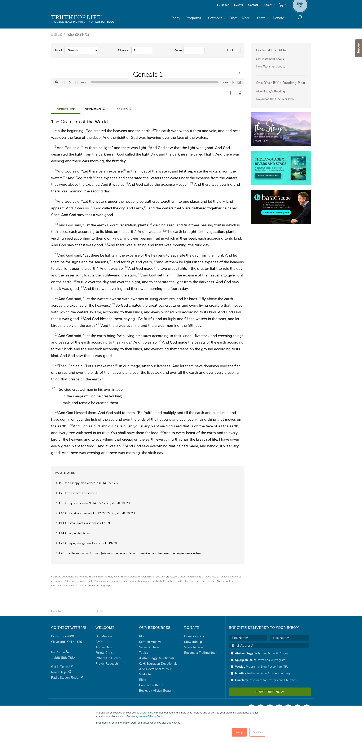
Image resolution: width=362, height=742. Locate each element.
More (246, 18)
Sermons (215, 18)
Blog (233, 18)
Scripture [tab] (66, 109)
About (268, 5)
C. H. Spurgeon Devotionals (158, 664)
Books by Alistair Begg (155, 691)
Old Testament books (270, 59)
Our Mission (104, 636)
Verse (177, 50)
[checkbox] (269, 666)
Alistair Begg (104, 647)
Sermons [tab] (95, 109)
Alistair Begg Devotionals (156, 658)
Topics (143, 653)
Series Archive (149, 647)
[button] (239, 92)
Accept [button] (239, 732)
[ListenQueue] (56, 82)
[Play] (70, 82)
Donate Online (194, 636)
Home (99, 611)
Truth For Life (82, 19)
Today (175, 18)
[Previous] (63, 82)
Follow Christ (105, 653)
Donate (278, 18)
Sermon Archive (150, 642)
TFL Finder (222, 5)
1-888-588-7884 (63, 658)
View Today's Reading (270, 91)
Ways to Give (193, 647)
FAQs (99, 642)
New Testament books (270, 67)
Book (59, 50)
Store (261, 18)
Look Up (232, 50)
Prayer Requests (107, 664)
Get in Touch (60, 667)
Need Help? (59, 672)
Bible (142, 680)
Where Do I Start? (108, 658)
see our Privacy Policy (150, 716)
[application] (147, 82)
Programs (193, 18)
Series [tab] (123, 109)
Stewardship (193, 642)
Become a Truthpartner (200, 653)
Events (238, 5)
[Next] (77, 82)
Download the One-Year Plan (275, 99)
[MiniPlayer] (239, 82)
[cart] (283, 5)
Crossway (171, 576)
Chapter (124, 50)
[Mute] (232, 82)
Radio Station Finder (65, 678)
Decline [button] (257, 732)
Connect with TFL (151, 685)
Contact (253, 5)
